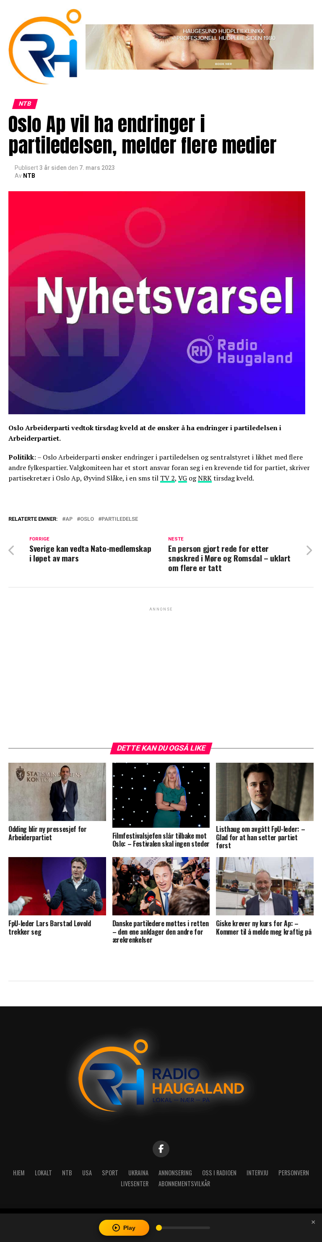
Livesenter (134, 1183)
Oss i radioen (219, 1172)
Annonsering (175, 1172)
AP (69, 519)
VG (182, 478)
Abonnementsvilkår (184, 1183)
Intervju (257, 1172)
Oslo (87, 519)
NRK (205, 478)
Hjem (19, 1172)
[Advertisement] (161, 671)
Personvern (293, 1172)
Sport (110, 1172)
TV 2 (167, 478)
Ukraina (138, 1172)
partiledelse (119, 519)
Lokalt (43, 1172)
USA (87, 1172)
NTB (29, 175)
